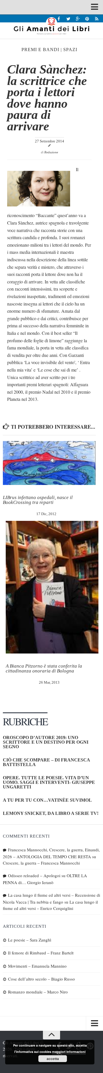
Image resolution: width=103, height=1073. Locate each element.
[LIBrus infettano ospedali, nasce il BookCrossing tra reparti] (49, 463)
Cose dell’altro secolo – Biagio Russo (41, 979)
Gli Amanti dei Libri (51, 25)
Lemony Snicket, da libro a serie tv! (50, 813)
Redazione (51, 152)
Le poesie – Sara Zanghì (29, 940)
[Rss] (96, 18)
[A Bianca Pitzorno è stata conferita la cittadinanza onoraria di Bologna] (52, 587)
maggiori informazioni (69, 1051)
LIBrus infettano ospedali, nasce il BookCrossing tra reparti (38, 500)
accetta (53, 1058)
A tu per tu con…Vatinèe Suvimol (47, 800)
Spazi (70, 49)
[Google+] (77, 18)
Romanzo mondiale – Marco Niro (38, 992)
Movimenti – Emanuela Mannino (37, 966)
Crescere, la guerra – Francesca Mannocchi (41, 863)
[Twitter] (68, 18)
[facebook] (58, 18)
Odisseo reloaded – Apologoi (34, 875)
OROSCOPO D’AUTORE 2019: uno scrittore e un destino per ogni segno (45, 742)
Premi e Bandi (40, 49)
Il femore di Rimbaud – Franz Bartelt (41, 953)
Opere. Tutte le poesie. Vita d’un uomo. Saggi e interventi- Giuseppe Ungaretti (49, 782)
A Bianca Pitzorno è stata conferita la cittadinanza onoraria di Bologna (44, 668)
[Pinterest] (87, 18)
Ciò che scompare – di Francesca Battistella (46, 762)
